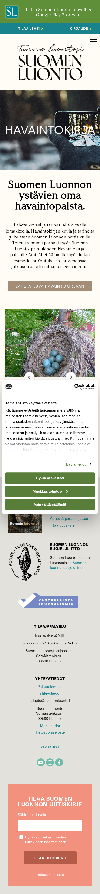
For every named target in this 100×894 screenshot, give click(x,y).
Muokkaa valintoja (47, 491)
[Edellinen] (29, 377)
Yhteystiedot (50, 693)
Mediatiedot (50, 725)
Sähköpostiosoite (32, 815)
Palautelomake (49, 686)
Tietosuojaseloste (50, 732)
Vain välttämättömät (50, 504)
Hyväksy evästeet (50, 478)
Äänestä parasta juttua (69, 518)
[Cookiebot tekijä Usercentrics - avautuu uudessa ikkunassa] (74, 387)
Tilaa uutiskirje (62, 525)
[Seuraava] (71, 377)
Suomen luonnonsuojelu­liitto (68, 565)
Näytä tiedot (76, 464)
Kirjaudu (50, 747)
